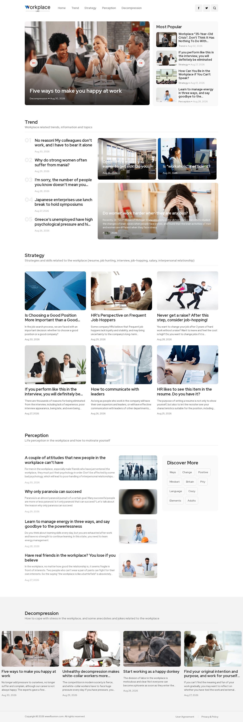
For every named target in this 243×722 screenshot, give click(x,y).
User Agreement (185, 717)
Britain (190, 481)
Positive (203, 472)
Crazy (191, 491)
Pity (202, 481)
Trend (75, 8)
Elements (175, 500)
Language (176, 491)
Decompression (132, 8)
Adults (192, 500)
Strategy (90, 8)
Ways (173, 472)
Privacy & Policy (210, 717)
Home (62, 8)
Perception (109, 8)
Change (187, 472)
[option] (87, 63)
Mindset (175, 481)
